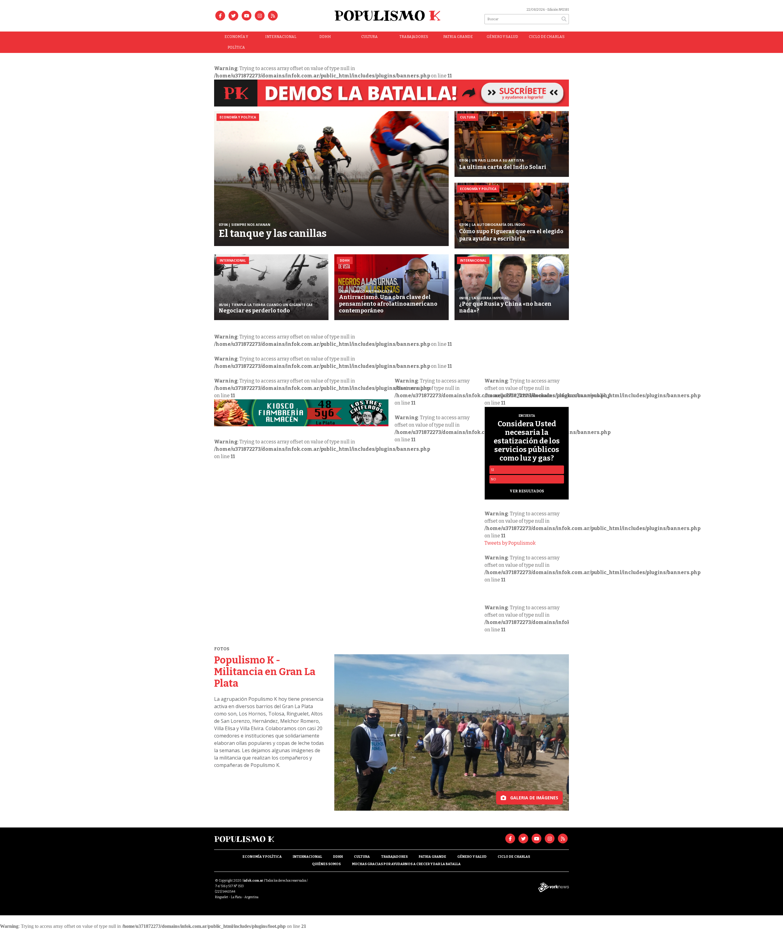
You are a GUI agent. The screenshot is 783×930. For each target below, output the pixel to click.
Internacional (280, 37)
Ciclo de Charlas (547, 37)
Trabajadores (413, 37)
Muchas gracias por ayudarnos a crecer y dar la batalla (406, 864)
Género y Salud (502, 37)
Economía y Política (236, 42)
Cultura (369, 37)
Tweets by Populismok (510, 543)
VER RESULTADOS (527, 491)
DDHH (325, 37)
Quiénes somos (326, 864)
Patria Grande (458, 37)
